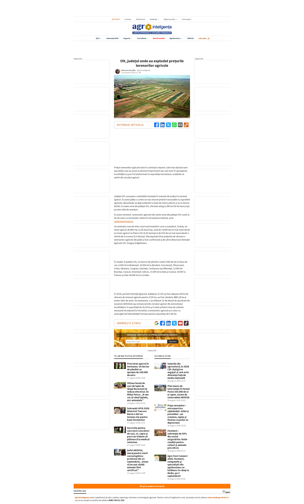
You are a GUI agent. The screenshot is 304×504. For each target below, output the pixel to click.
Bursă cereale (159, 38)
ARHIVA (190, 38)
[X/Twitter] (174, 323)
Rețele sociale (169, 19)
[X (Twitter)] (168, 124)
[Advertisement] (152, 8)
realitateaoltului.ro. (123, 221)
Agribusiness (174, 38)
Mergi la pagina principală (152, 486)
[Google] (156, 323)
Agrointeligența (82, 497)
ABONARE (116, 19)
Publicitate (140, 19)
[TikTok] (186, 323)
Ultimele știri (162, 355)
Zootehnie (141, 38)
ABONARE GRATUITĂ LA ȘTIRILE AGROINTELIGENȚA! (152, 335)
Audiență (153, 19)
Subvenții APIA (112, 38)
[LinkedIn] (162, 124)
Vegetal (126, 38)
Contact (128, 19)
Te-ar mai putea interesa (128, 355)
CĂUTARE (202, 38)
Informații (186, 19)
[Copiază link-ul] (186, 124)
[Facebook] (156, 124)
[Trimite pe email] (180, 124)
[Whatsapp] (174, 124)
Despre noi (80, 490)
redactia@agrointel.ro (218, 497)
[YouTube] (180, 323)
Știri (97, 38)
